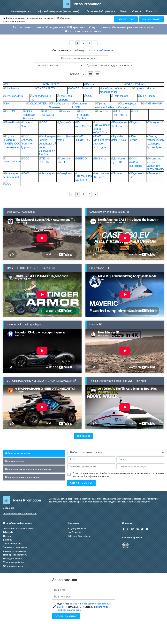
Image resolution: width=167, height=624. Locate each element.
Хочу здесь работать (13, 562)
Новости (7, 536)
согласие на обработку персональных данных (110, 473)
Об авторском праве (13, 566)
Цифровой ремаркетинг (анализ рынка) (58, 11)
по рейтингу (77, 50)
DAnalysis (8, 532)
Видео (123, 11)
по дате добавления (101, 50)
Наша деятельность (13, 558)
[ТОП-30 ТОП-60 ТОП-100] (76, 74)
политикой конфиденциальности (91, 476)
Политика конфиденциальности (20, 513)
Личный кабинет (151, 19)
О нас (135, 11)
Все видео (83, 436)
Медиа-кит (8, 508)
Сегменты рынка (20, 11)
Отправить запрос (81, 483)
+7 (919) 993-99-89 (77, 528)
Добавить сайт (126, 19)
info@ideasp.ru (75, 532)
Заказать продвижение (14, 551)
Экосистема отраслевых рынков (19, 528)
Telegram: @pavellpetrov (79, 536)
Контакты (151, 11)
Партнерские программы (15, 555)
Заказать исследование (15, 547)
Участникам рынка (12, 543)
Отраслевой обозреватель (101, 11)
